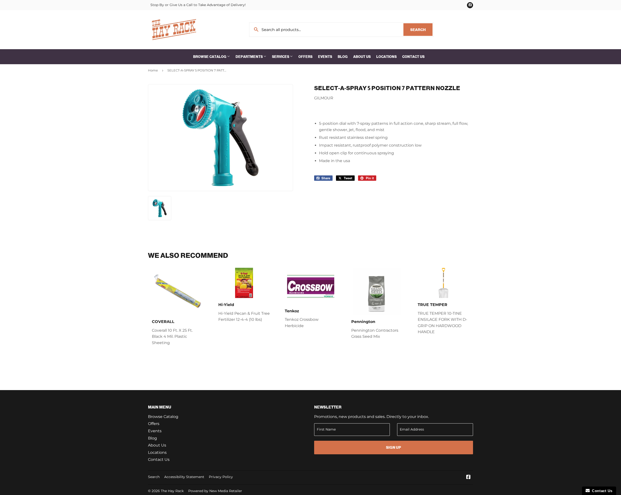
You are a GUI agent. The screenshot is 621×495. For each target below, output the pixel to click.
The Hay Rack (172, 491)
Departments (249, 57)
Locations (386, 57)
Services (281, 57)
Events (325, 57)
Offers (305, 57)
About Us (362, 57)
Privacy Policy (221, 477)
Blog (343, 57)
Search (421, 30)
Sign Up (393, 447)
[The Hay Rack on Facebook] (468, 477)
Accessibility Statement (184, 477)
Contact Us (413, 57)
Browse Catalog (210, 57)
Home (153, 70)
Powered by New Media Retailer (215, 491)
